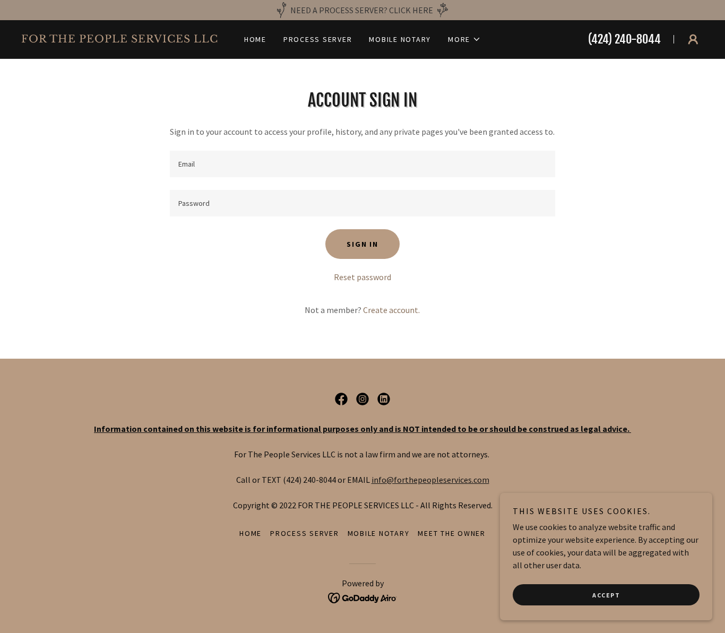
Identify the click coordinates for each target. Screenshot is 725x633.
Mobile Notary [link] (400, 39)
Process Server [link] (317, 39)
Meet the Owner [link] (452, 533)
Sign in (362, 244)
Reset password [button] (362, 277)
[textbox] (362, 164)
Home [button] (250, 533)
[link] (123, 39)
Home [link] (255, 39)
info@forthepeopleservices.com (430, 479)
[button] (464, 39)
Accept (606, 595)
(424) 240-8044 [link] (624, 39)
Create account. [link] (391, 310)
